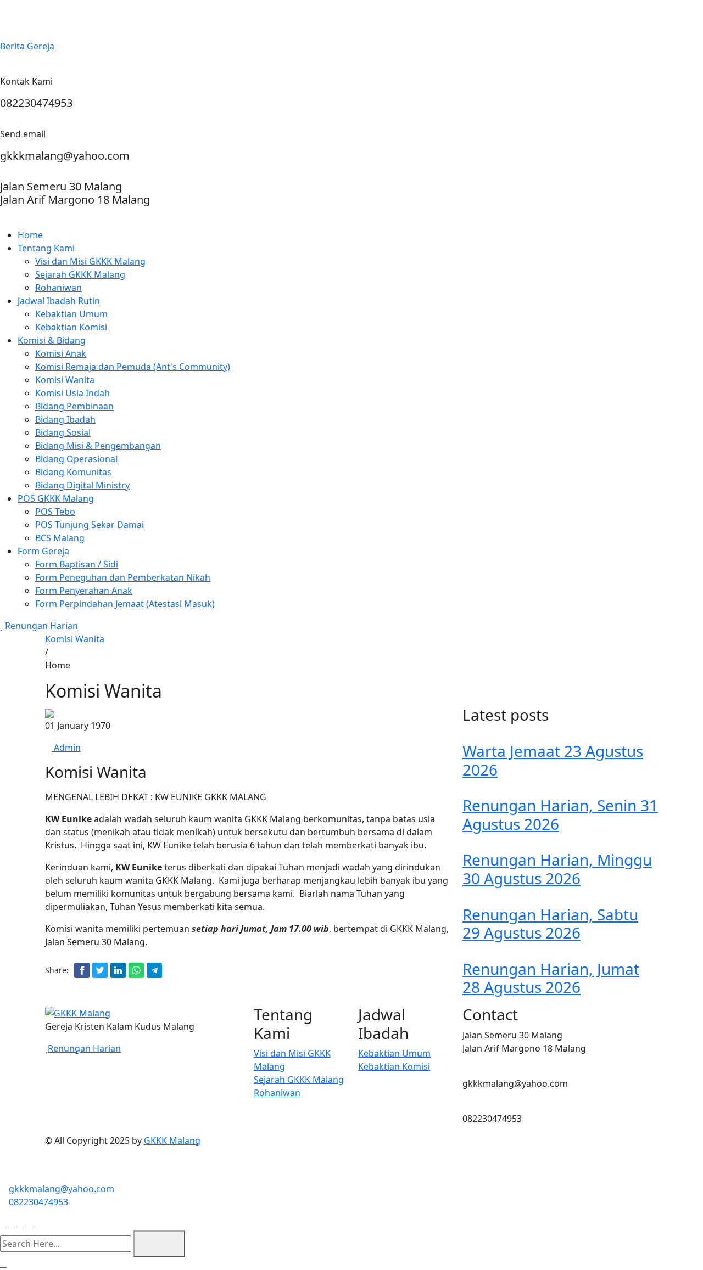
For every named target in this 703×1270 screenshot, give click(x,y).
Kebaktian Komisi (71, 327)
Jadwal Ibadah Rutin (59, 301)
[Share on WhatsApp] (136, 970)
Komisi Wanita (64, 380)
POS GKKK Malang (56, 498)
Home (30, 235)
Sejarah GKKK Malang (80, 274)
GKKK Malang (172, 1140)
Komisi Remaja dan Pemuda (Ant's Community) (132, 367)
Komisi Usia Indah (72, 393)
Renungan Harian (40, 626)
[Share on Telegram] (154, 970)
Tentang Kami (46, 248)
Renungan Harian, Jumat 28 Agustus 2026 (550, 978)
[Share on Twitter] (100, 970)
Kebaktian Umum (71, 314)
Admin (66, 747)
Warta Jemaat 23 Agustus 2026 (552, 760)
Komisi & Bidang (52, 340)
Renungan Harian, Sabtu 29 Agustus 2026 (550, 923)
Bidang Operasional (76, 459)
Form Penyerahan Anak (83, 591)
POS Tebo (55, 511)
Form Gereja (43, 551)
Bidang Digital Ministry (82, 485)
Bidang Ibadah (65, 419)
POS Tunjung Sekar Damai (89, 525)
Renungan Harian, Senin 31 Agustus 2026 (560, 814)
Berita (27, 46)
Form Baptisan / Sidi (76, 564)
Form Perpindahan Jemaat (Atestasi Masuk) (125, 604)
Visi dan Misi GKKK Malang (90, 261)
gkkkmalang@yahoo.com (61, 1189)
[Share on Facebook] (82, 970)
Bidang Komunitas (73, 472)
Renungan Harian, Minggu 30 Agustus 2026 (557, 869)
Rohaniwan (58, 288)
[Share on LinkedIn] (118, 970)
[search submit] (159, 1243)
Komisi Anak (60, 353)
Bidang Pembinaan (74, 406)
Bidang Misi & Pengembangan (98, 446)
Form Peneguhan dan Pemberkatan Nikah (122, 577)
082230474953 (38, 1202)
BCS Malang (60, 538)
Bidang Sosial (63, 432)
